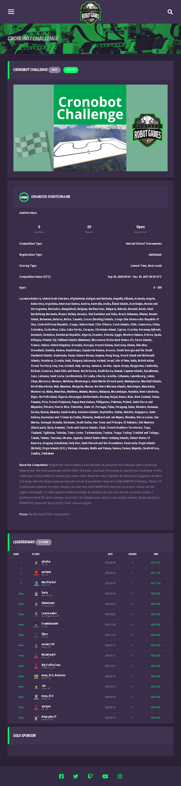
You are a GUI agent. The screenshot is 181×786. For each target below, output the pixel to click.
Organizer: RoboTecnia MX (50, 197)
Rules (54, 70)
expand (45, 542)
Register (71, 70)
